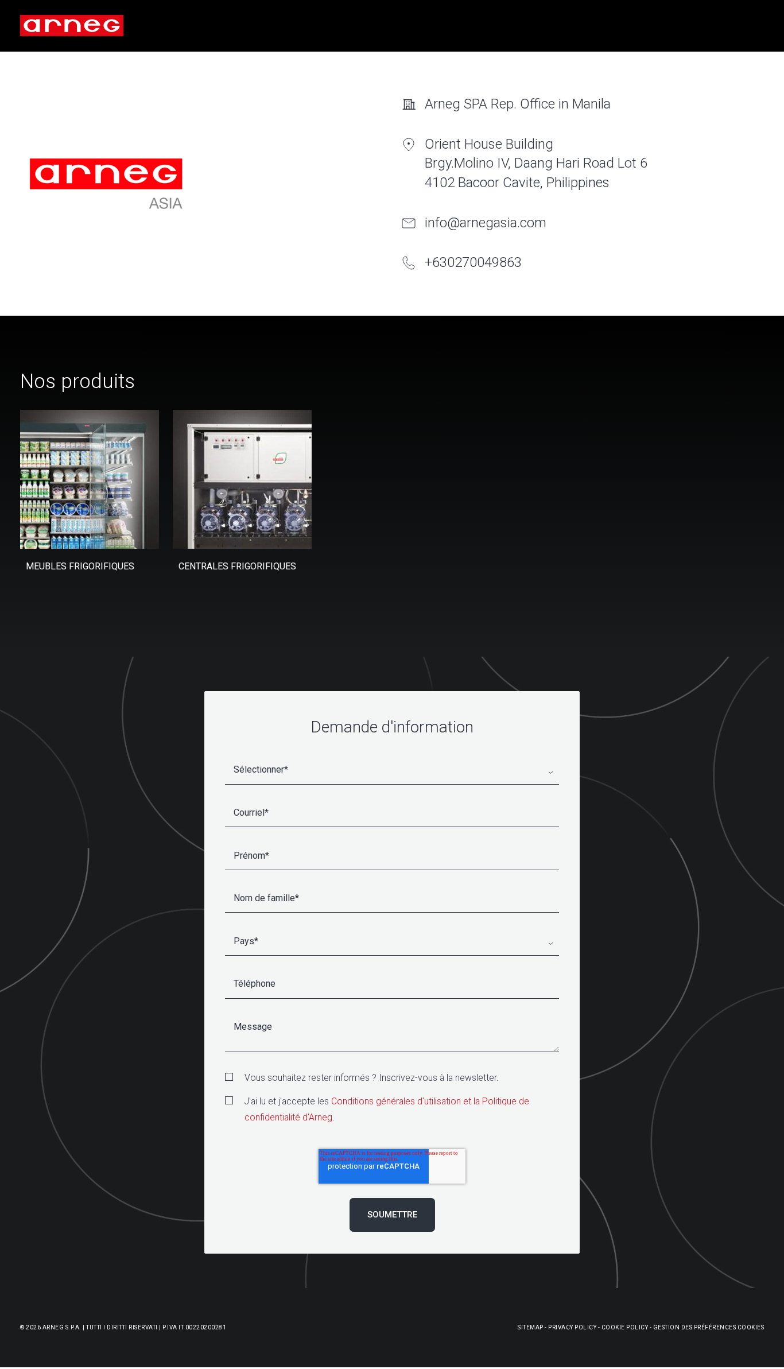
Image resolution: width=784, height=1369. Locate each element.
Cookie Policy (625, 1327)
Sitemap (531, 1327)
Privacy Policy (572, 1327)
